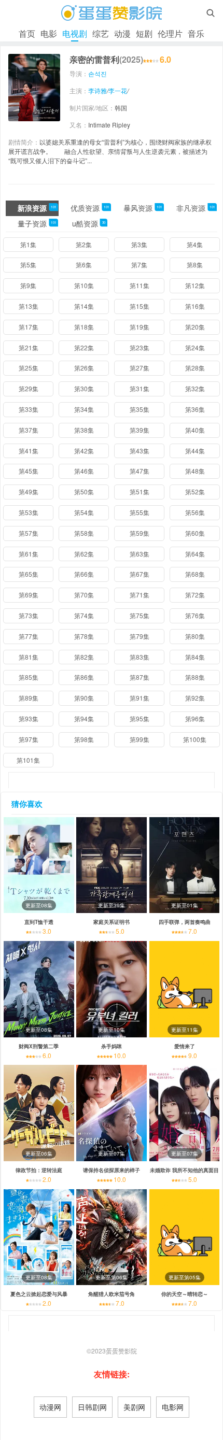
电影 (48, 33)
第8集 (195, 264)
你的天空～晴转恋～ (184, 1294)
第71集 (139, 594)
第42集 (84, 450)
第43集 (139, 450)
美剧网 (134, 1407)
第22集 (84, 347)
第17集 (28, 326)
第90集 (84, 697)
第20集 (195, 326)
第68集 (195, 573)
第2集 (84, 244)
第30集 (84, 388)
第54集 (84, 512)
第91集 (139, 697)
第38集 (84, 429)
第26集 (84, 367)
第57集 (28, 533)
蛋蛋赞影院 (121, 1350)
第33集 (28, 409)
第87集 (139, 677)
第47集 (139, 470)
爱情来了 (184, 1046)
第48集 (195, 470)
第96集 (195, 718)
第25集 (28, 367)
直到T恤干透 (38, 921)
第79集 (139, 636)
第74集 (84, 615)
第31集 (139, 388)
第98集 (84, 739)
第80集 (195, 636)
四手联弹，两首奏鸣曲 (185, 921)
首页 (27, 33)
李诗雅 (97, 90)
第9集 (28, 285)
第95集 (139, 718)
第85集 (28, 677)
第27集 (139, 367)
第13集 (28, 306)
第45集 (28, 470)
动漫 (122, 33)
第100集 (194, 739)
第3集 (139, 244)
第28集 (195, 367)
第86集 (84, 677)
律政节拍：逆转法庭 (39, 1170)
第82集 (84, 656)
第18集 (84, 326)
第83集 (139, 656)
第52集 (195, 491)
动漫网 (50, 1407)
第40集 (195, 429)
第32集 (195, 388)
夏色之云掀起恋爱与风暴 (38, 1294)
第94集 (84, 718)
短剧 (144, 33)
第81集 (28, 656)
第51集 (139, 491)
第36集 (195, 409)
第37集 (28, 429)
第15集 (139, 306)
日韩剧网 (92, 1407)
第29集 (28, 388)
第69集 (28, 594)
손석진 (97, 73)
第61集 (28, 553)
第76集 (195, 615)
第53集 (28, 512)
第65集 (28, 573)
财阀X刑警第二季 (39, 1046)
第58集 (84, 533)
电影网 (173, 1407)
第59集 (139, 533)
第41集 (28, 450)
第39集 (139, 429)
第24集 (195, 347)
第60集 (195, 533)
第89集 (28, 697)
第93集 (28, 718)
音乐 (196, 33)
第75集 (139, 615)
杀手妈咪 (111, 1046)
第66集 (84, 573)
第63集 (139, 553)
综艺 (100, 33)
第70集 (84, 594)
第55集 (139, 512)
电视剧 (74, 33)
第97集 (28, 739)
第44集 (195, 450)
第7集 (139, 264)
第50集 (84, 491)
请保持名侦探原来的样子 (111, 1170)
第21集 (28, 347)
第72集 (195, 594)
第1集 (28, 244)
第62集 (84, 553)
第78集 (84, 636)
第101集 (28, 759)
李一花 (117, 90)
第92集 (195, 697)
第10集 (84, 285)
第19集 (139, 326)
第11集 (139, 285)
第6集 (84, 264)
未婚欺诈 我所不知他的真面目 (184, 1170)
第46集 (84, 470)
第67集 (139, 573)
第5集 (28, 264)
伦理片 (170, 33)
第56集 (195, 512)
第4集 (195, 244)
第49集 (28, 491)
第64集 (195, 553)
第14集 (84, 306)
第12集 (195, 285)
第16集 (195, 306)
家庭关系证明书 (111, 921)
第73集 (28, 615)
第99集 (139, 739)
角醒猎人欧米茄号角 (111, 1294)
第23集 (139, 347)
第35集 (139, 409)
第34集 (84, 409)
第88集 (195, 677)
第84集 (195, 656)
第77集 (28, 636)
